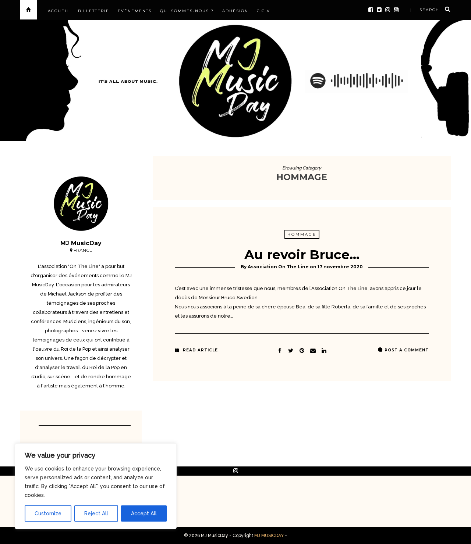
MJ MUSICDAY (269, 535)
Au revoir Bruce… (302, 254)
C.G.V (263, 10)
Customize (48, 513)
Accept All (144, 513)
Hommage (301, 234)
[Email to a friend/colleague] (312, 349)
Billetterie (93, 10)
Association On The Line (278, 266)
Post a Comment (407, 350)
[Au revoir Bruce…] (290, 349)
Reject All (96, 513)
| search (424, 9)
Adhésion (235, 10)
